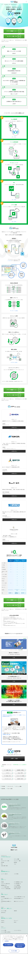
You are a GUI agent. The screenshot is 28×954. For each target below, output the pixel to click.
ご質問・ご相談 (14, 758)
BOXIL (15, 922)
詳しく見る (14, 199)
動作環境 (3, 788)
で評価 (14, 36)
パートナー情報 (3, 930)
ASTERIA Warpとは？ (6, 856)
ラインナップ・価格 (17, 860)
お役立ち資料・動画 (4, 865)
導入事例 (3, 786)
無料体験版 (3, 896)
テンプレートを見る (14, 310)
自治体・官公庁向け (17, 888)
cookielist (7, 941)
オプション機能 (18, 786)
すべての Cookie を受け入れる (19, 945)
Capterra (2, 922)
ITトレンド (16, 920)
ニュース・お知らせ (4, 873)
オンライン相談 (3, 910)
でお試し (14, 31)
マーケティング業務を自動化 (5, 888)
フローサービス (10, 786)
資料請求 (15, 910)
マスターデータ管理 (5, 883)
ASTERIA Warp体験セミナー (18, 898)
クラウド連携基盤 (17, 885)
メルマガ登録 (16, 873)
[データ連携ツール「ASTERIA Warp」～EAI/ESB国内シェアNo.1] (14, 1)
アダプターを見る (14, 362)
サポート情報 (9, 788)
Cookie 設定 (14, 950)
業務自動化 (4, 885)
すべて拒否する (8, 944)
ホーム (2, 4)
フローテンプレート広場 (5, 860)
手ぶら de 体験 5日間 (19, 896)
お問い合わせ (3, 912)
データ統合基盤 (17, 883)
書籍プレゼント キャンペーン (19, 901)
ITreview (2, 920)
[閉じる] (26, 935)
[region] (14, 944)
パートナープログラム (17, 930)
